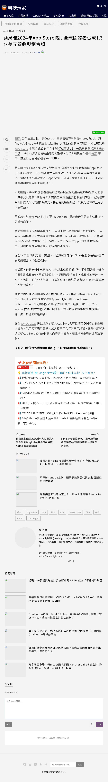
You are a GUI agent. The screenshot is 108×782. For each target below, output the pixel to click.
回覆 (100, 724)
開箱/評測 (58, 15)
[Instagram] (30, 764)
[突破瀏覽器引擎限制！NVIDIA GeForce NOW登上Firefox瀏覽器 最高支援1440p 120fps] (15, 602)
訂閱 (80, 764)
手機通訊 (23, 15)
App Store (31, 512)
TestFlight (33, 518)
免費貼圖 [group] (83, 23)
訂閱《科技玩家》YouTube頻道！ (57, 368)
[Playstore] (40, 764)
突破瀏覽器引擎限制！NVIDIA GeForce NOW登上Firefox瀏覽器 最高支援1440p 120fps (65, 598)
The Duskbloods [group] (12, 23)
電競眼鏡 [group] (49, 23)
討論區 (9, 684)
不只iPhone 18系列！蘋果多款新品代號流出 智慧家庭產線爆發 (71, 479)
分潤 (88, 512)
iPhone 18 (22, 453)
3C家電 (72, 15)
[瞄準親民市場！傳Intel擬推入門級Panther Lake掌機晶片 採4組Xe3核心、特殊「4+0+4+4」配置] (15, 670)
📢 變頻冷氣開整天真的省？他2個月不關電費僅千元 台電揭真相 (57, 378)
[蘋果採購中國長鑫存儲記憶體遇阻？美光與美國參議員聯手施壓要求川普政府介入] (15, 653)
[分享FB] (6, 139)
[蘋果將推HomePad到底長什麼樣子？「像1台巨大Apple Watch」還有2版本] (26, 466)
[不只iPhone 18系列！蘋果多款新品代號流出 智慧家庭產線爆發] (26, 483)
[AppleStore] (46, 764)
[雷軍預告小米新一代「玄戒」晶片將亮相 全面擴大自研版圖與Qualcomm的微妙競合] (15, 636)
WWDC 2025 (75, 512)
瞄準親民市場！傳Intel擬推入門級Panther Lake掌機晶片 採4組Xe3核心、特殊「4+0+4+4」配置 (66, 666)
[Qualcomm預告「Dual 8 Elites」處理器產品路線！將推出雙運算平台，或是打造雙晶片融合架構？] (15, 619)
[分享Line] (6, 149)
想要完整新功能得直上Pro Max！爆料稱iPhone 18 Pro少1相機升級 (70, 496)
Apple (20, 518)
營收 (53, 512)
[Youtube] (97, 6)
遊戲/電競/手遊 (89, 15)
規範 (8, 724)
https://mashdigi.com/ (50, 556)
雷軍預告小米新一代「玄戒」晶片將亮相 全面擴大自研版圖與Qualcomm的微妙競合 (65, 632)
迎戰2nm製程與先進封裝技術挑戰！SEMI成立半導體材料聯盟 (65, 580)
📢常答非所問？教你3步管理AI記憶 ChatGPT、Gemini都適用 (56, 413)
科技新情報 (20, 31)
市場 (62, 512)
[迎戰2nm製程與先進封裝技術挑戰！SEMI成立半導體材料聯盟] (15, 586)
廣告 (97, 512)
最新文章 (9, 15)
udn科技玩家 (8, 31)
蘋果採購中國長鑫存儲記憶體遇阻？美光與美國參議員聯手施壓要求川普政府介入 (65, 649)
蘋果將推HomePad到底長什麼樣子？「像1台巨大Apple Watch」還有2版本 (70, 462)
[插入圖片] (92, 724)
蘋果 (19, 512)
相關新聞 (10, 573)
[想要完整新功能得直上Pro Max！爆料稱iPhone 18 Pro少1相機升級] (26, 500)
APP (44, 512)
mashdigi (49, 348)
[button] (101, 6)
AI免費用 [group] (33, 23)
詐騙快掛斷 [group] (66, 23)
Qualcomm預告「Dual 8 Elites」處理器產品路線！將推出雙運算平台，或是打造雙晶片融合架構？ (65, 615)
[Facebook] (24, 764)
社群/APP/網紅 (40, 15)
